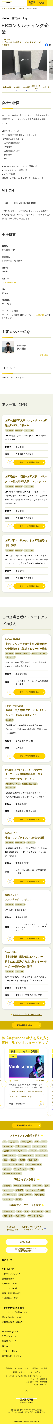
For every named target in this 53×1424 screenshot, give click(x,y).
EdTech (43, 1151)
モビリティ (13, 1142)
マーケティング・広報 (35, 1190)
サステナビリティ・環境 (13, 1164)
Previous (4, 1084)
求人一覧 (46, 87)
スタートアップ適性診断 (39, 1379)
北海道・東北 (9, 1211)
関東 (19, 1211)
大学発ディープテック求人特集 (36, 1382)
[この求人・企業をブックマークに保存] (10, 462)
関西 (47, 1211)
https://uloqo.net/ (9, 282)
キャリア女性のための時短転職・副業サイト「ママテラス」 (26, 1376)
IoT (36, 1142)
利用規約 (9, 1368)
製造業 (22, 1160)
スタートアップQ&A (11, 1274)
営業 (47, 1186)
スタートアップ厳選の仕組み (15, 1312)
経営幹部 (7, 1186)
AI (4, 1142)
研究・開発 (39, 1195)
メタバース (8, 1146)
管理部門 (19, 1190)
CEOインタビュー (10, 1336)
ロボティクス (26, 1142)
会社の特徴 (7, 87)
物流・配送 (32, 1160)
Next (49, 1084)
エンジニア (8, 1190)
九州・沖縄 (20, 1216)
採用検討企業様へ (19, 1372)
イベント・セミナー (11, 1351)
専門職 (18, 1199)
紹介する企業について (12, 1317)
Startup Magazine (10, 1331)
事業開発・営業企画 (22, 1186)
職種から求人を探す (25, 1179)
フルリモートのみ (35, 1216)
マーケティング (20, 1169)
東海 (26, 1211)
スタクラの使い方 (10, 1288)
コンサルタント (10, 1195)
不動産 (13, 1160)
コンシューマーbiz (33, 1164)
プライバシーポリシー (22, 1368)
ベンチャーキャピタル (12, 1173)
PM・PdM (37, 1186)
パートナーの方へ (34, 1372)
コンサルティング (26, 1155)
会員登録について (10, 1283)
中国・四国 (8, 1216)
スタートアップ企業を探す (25, 1135)
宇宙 (31, 1169)
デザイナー (8, 1199)
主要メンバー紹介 (36, 87)
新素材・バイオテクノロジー (15, 1151)
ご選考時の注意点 (10, 1298)
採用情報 (35, 1368)
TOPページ (7, 1260)
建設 (5, 1160)
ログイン (42, 3)
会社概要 (26, 87)
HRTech (7, 40)
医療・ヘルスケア (23, 1146)
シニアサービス (39, 1146)
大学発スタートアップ (12, 1356)
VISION (16, 87)
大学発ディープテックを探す (25, 1205)
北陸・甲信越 (37, 1211)
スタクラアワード (40, 1385)
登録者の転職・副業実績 (13, 1322)
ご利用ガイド (8, 1269)
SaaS (44, 1142)
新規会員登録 (32, 3)
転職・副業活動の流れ (12, 1293)
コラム (5, 1346)
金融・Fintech (9, 1155)
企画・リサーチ (25, 1195)
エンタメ (7, 1169)
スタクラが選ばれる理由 (13, 1308)
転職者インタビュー (11, 1341)
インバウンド (41, 1155)
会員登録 (40, 315)
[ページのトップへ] (49, 1113)
